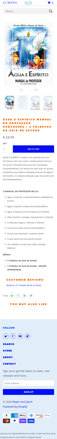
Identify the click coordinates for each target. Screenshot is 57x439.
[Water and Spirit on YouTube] (20, 336)
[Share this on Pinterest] (24, 295)
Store (7, 350)
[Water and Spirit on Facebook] (13, 336)
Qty (5, 143)
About (8, 357)
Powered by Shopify (15, 406)
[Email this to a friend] (30, 295)
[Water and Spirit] (28, 3)
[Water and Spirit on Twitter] (6, 336)
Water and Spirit (22, 402)
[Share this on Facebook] (17, 295)
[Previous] (21, 89)
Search (8, 344)
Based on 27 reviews (16, 285)
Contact (9, 363)
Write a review (34, 285)
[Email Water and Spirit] (28, 336)
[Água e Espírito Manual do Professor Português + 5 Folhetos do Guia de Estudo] (28, 54)
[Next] (35, 89)
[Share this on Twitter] (11, 295)
